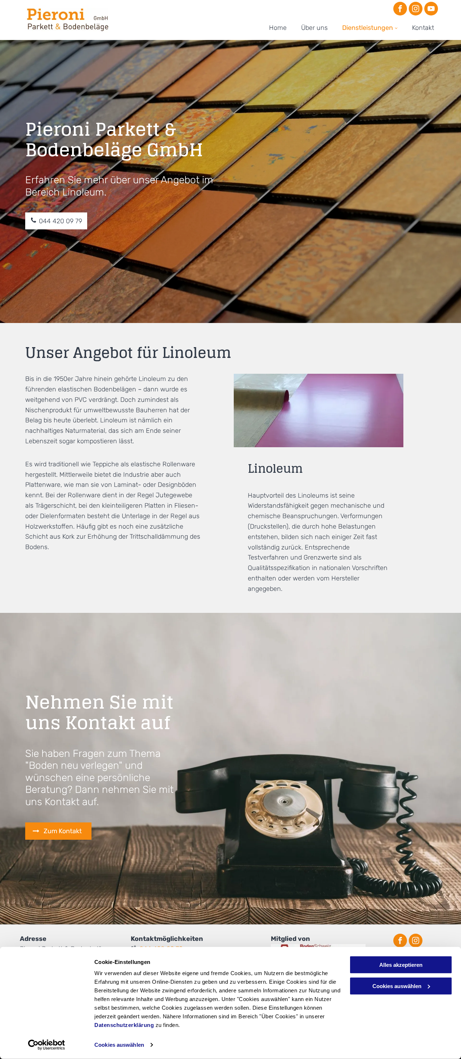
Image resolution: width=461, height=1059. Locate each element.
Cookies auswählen (119, 1045)
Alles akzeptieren (400, 965)
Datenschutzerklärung (124, 1025)
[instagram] (415, 9)
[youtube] (431, 9)
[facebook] (400, 9)
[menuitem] (278, 28)
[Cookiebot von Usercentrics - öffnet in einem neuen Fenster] (46, 1045)
